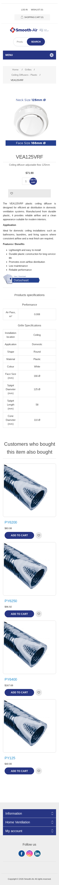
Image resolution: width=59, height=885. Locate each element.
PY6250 (11, 601)
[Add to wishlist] (38, 535)
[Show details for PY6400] (29, 647)
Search (36, 41)
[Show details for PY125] (29, 726)
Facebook (22, 853)
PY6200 (11, 522)
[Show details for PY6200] (29, 490)
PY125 (10, 758)
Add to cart (33, 181)
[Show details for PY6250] (29, 569)
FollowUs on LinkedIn (37, 853)
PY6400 (11, 679)
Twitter (29, 853)
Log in (24, 10)
